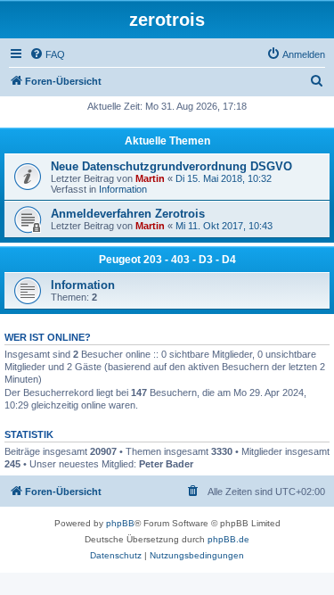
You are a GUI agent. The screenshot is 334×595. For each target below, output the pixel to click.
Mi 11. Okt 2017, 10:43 (224, 225)
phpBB (120, 523)
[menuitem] (47, 54)
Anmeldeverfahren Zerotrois (128, 213)
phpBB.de (228, 539)
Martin (150, 178)
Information (123, 189)
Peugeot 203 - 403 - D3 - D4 (167, 259)
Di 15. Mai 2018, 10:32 (223, 178)
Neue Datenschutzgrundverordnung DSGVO (171, 166)
